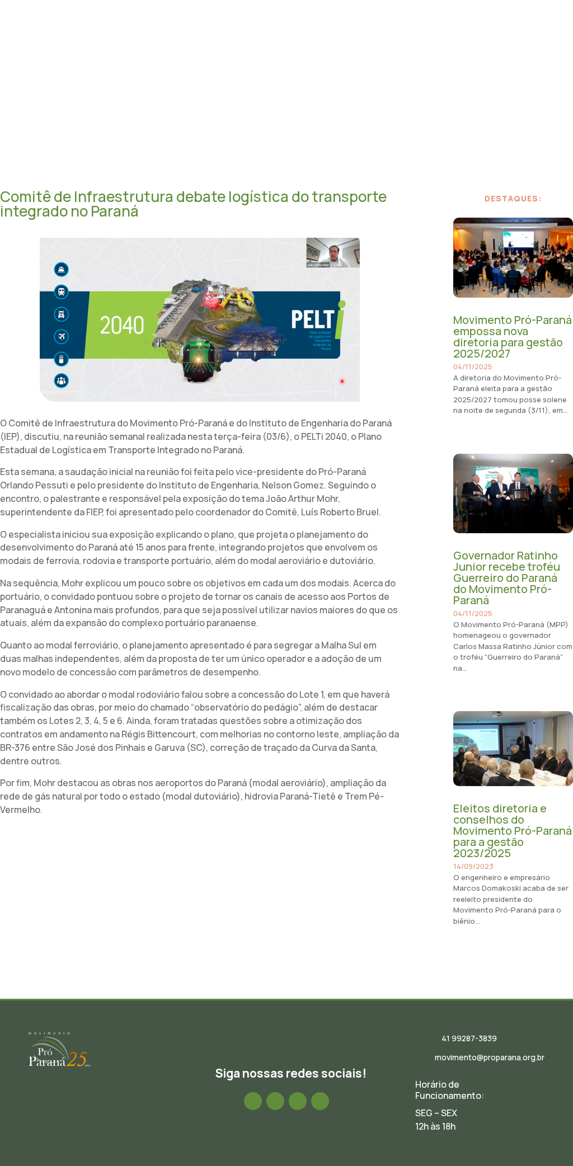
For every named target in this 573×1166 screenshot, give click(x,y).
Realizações (436, 31)
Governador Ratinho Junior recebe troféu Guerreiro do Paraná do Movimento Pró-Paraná (506, 578)
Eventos (382, 31)
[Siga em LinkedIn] (298, 1101)
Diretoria (286, 31)
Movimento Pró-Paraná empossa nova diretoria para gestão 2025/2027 (512, 336)
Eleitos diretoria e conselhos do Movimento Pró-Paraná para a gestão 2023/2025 (512, 831)
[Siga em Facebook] (253, 1101)
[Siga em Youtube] (320, 1101)
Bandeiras (495, 31)
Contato (498, 70)
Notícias (335, 31)
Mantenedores (437, 70)
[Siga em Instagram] (275, 1101)
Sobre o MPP (229, 31)
